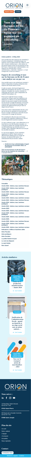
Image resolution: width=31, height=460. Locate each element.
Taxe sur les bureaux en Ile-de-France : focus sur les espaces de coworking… (14, 150)
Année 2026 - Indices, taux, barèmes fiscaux (15, 221)
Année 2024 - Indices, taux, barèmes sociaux (15, 206)
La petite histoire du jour (9, 238)
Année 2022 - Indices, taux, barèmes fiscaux (15, 186)
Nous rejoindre (6, 441)
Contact (17, 11)
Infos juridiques (6, 234)
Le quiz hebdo (6, 243)
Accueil (4, 429)
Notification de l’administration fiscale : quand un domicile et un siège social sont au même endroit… (17, 323)
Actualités (5, 183)
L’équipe (4, 433)
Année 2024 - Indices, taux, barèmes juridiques (17, 278)
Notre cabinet (6, 431)
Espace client (9, 11)
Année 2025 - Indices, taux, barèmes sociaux (15, 216)
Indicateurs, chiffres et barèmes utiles (13, 229)
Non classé (5, 245)
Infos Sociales (6, 236)
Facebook (6, 398)
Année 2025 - (6, 208)
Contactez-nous (7, 453)
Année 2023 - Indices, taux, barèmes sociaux (15, 198)
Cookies (21, 456)
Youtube (14, 398)
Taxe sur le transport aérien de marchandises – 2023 (17, 363)
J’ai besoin (5, 436)
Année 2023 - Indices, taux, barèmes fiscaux (15, 192)
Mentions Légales (12, 456)
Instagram (10, 398)
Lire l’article (18, 290)
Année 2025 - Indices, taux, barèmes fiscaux (15, 210)
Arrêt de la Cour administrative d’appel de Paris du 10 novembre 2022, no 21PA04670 (17, 145)
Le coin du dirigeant (8, 241)
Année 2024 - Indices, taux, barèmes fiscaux (15, 200)
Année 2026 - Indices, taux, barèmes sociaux (15, 227)
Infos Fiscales (6, 232)
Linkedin (3, 398)
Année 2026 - (6, 219)
